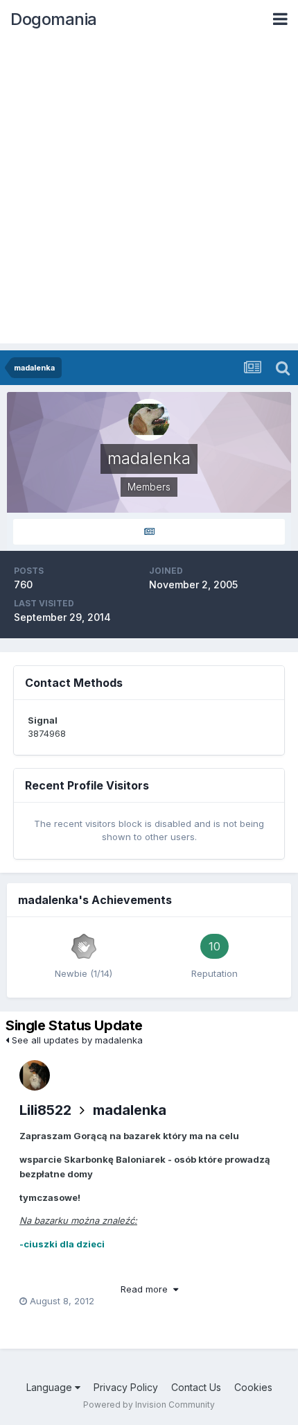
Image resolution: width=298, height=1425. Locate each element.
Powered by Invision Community (149, 1404)
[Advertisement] (149, 194)
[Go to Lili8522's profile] (34, 1075)
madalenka (129, 1110)
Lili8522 (45, 1110)
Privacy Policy (126, 1387)
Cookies (253, 1387)
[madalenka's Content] (149, 531)
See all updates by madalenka (76, 1040)
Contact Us (196, 1387)
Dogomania (53, 19)
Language (50, 1387)
